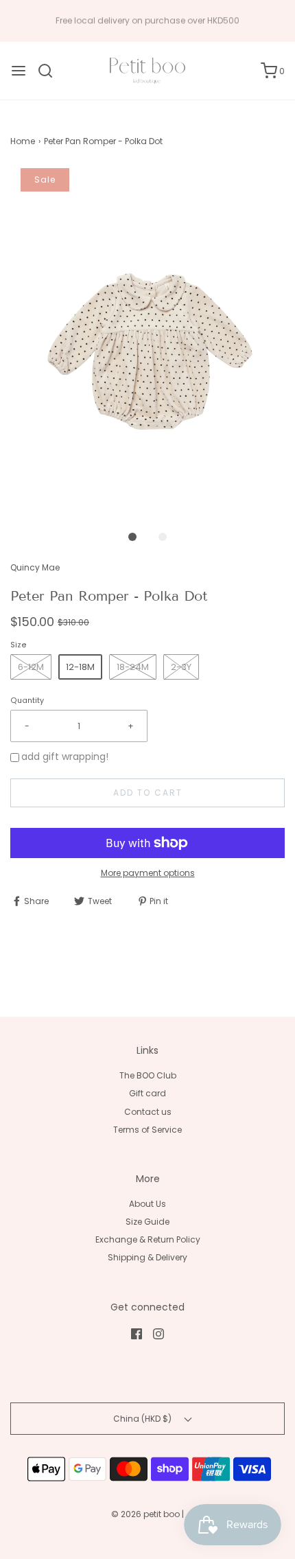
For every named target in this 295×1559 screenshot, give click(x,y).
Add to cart (147, 792)
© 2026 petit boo (146, 1514)
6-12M (31, 666)
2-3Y (181, 666)
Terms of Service (147, 1129)
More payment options (148, 873)
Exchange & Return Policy (147, 1239)
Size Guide (147, 1221)
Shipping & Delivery (147, 1257)
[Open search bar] (50, 70)
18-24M (133, 666)
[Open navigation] (18, 70)
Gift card (147, 1093)
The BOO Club (147, 1075)
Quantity (27, 700)
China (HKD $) (143, 1418)
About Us (147, 1204)
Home (22, 141)
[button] (147, 339)
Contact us (148, 1112)
